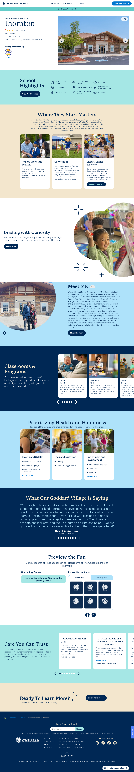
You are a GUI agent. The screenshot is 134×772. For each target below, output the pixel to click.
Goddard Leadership (66, 741)
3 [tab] (67, 402)
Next (125, 41)
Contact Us (63, 744)
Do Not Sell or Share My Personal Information (100, 761)
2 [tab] (64, 402)
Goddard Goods (64, 747)
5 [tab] (71, 402)
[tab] (79, 577)
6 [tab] (70, 538)
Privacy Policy (47, 761)
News (76, 738)
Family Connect (79, 741)
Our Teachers (68, 3)
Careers (80, 3)
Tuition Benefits (79, 747)
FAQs (46, 744)
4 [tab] (69, 402)
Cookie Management (76, 761)
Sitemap (77, 744)
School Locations (50, 741)
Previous (61, 41)
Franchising (48, 747)
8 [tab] (75, 538)
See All (7, 58)
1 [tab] (62, 402)
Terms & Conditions (60, 761)
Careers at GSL (64, 738)
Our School (55, 3)
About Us (47, 738)
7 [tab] (73, 538)
